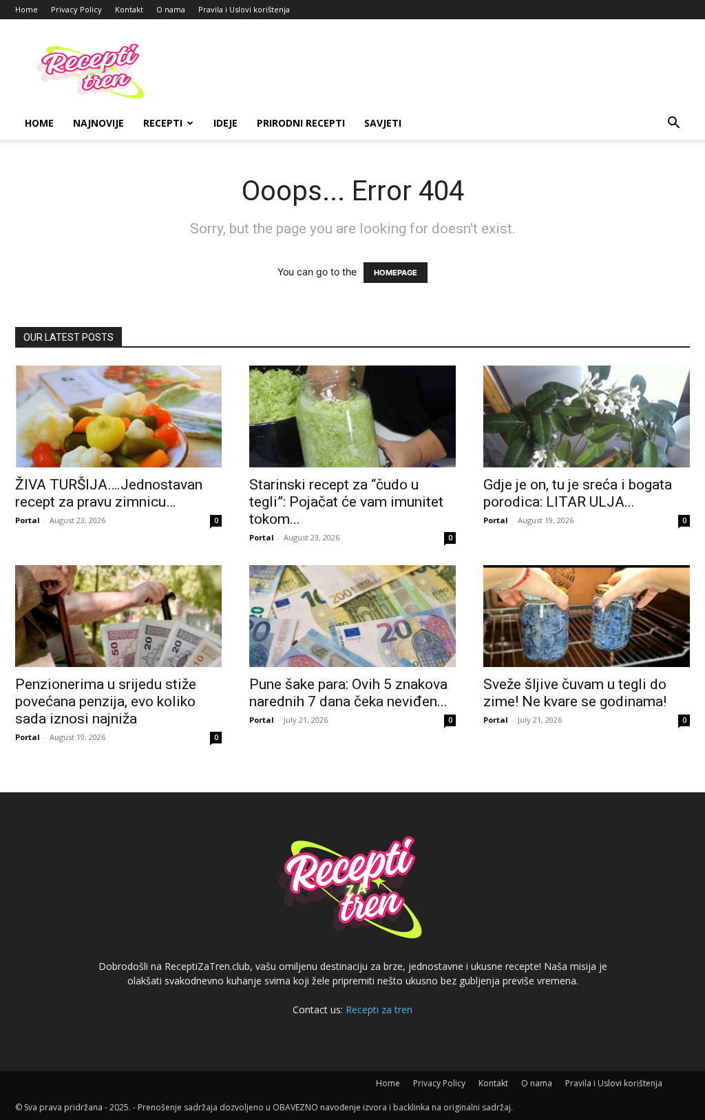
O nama (170, 9)
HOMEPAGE (395, 272)
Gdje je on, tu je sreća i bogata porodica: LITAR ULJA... (577, 493)
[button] (673, 124)
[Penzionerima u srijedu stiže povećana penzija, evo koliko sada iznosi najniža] (118, 616)
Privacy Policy (76, 9)
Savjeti (382, 122)
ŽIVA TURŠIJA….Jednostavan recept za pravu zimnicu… (108, 493)
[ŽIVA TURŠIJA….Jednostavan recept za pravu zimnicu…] (118, 416)
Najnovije (98, 122)
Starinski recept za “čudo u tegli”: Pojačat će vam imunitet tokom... (346, 501)
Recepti (162, 122)
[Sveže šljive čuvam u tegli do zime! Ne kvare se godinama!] (586, 616)
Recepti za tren (379, 1009)
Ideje (225, 122)
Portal (27, 520)
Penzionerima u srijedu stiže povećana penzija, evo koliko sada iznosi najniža (105, 701)
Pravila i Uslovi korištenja (244, 9)
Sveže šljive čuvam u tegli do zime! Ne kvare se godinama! (574, 693)
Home (26, 9)
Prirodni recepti (301, 122)
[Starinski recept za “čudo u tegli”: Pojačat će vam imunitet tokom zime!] (352, 416)
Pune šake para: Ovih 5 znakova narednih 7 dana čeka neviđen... (348, 693)
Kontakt (129, 9)
